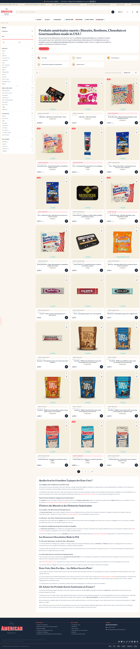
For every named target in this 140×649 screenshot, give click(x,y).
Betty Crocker (91, 494)
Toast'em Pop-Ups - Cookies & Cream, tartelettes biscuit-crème (122, 460)
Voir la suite (43, 48)
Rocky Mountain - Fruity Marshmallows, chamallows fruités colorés (52, 166)
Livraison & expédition (42, 625)
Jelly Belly (40, 115)
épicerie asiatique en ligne (107, 576)
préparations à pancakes (99, 533)
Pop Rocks (55, 502)
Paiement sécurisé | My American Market (47, 626)
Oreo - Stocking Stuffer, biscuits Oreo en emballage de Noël (87, 166)
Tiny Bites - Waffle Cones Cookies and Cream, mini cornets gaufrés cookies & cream (122, 410)
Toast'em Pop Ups (42, 457)
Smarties (109, 263)
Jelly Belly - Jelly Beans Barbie (87, 117)
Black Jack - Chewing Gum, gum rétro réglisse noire (122, 313)
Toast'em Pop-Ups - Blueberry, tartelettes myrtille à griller (87, 460)
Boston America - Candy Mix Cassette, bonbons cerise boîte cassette (87, 265)
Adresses (74, 632)
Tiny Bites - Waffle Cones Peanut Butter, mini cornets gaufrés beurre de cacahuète (52, 410)
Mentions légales (41, 628)
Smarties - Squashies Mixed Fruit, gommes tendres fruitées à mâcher (122, 265)
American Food (41, 312)
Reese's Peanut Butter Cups (48, 562)
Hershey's (83, 494)
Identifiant (74, 626)
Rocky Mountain (111, 115)
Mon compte (75, 628)
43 (92, 471)
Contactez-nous (76, 625)
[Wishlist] (127, 12)
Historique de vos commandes (79, 630)
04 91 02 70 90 (111, 627)
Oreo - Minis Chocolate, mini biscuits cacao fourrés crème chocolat (52, 216)
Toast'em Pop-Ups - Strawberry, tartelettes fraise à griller (52, 460)
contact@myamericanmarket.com (116, 629)
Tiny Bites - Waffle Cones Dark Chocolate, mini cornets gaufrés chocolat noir (87, 410)
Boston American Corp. (78, 213)
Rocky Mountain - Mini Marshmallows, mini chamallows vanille (122, 216)
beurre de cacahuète (72, 514)
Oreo (73, 164)
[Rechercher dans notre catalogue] (112, 11)
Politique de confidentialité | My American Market (49, 634)
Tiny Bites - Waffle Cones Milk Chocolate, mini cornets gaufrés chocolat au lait (122, 361)
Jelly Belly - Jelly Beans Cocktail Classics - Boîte (52, 117)
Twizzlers (48, 502)
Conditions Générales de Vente (45, 630)
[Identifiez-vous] (132, 12)
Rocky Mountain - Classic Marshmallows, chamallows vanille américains (52, 265)
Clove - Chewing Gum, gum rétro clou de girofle (87, 313)
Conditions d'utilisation (42, 632)
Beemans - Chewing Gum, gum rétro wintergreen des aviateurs (52, 361)
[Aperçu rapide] (66, 83)
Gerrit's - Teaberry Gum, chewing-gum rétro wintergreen (52, 314)
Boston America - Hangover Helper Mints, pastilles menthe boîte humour (87, 216)
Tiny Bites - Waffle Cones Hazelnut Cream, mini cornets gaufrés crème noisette (87, 361)
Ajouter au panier (66, 122)
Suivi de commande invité (78, 634)
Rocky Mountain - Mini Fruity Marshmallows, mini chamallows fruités (122, 117)
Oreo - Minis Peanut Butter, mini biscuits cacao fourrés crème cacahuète (122, 166)
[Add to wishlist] (66, 80)
